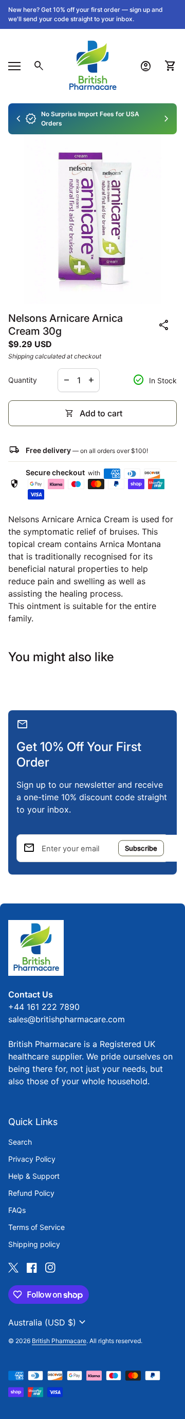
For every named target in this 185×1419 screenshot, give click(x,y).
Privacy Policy (31, 1159)
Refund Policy (31, 1193)
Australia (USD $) (48, 1322)
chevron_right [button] (166, 119)
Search (20, 1141)
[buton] (48, 1322)
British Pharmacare (59, 1341)
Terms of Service (36, 1227)
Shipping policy (34, 1244)
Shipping (20, 356)
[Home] (92, 65)
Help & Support (34, 1176)
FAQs (17, 1210)
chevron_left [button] (18, 119)
